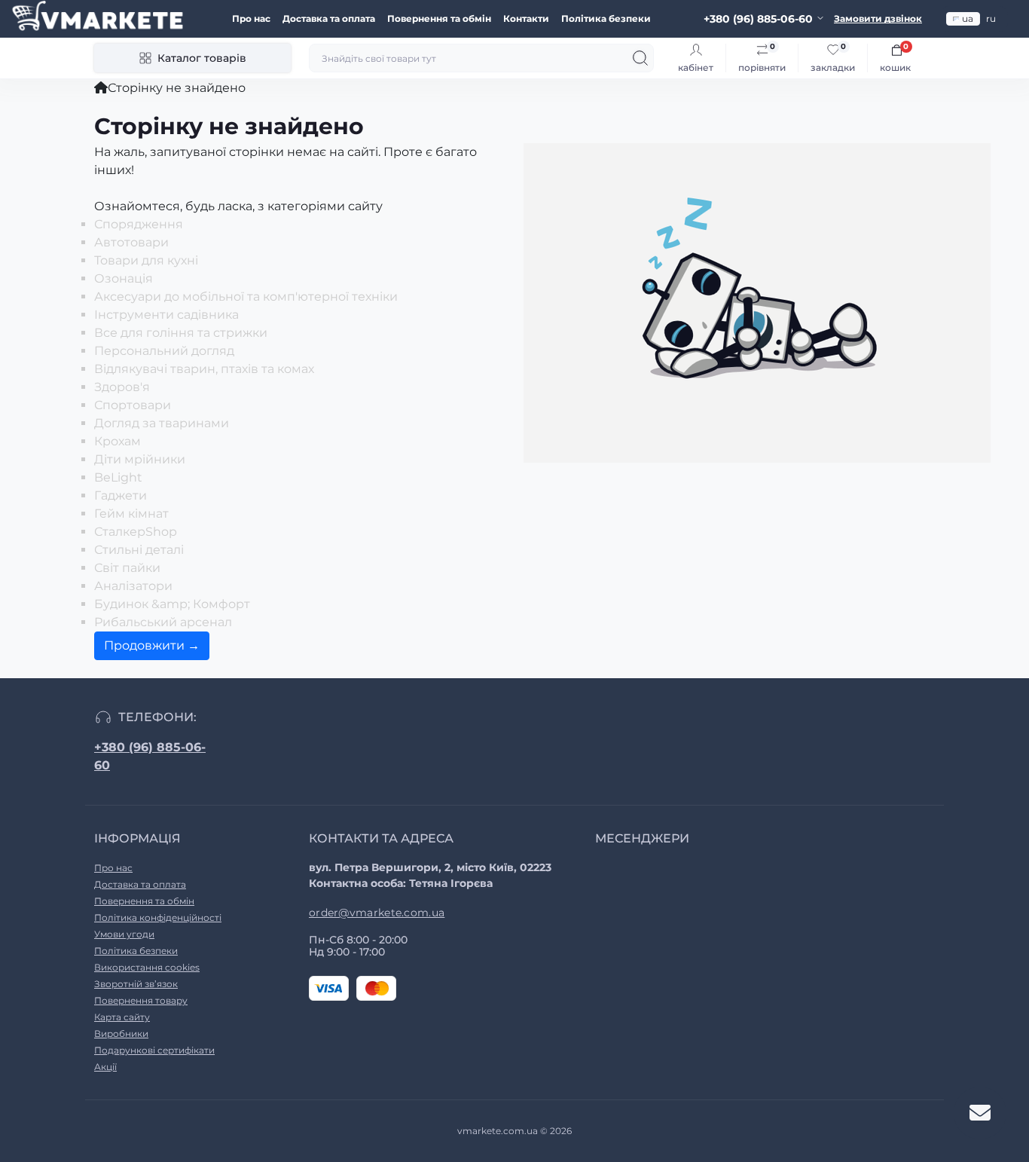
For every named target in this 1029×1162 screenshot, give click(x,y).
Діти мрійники (139, 459)
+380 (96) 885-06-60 (150, 756)
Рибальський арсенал (163, 622)
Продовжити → (152, 645)
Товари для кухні (146, 260)
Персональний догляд (164, 351)
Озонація (123, 278)
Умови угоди (124, 934)
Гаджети (120, 495)
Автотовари (131, 242)
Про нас (251, 18)
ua (967, 18)
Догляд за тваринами (161, 423)
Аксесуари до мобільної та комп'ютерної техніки (246, 296)
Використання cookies (147, 967)
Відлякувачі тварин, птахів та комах (204, 369)
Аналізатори (133, 586)
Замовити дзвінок (878, 18)
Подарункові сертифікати (154, 1050)
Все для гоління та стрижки (180, 333)
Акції (105, 1066)
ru (991, 18)
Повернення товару (141, 1000)
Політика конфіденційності (157, 917)
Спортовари (132, 405)
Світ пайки (127, 568)
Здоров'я (122, 387)
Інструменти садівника (166, 314)
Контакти (526, 18)
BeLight (118, 477)
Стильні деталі (139, 550)
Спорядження (138, 224)
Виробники (121, 1033)
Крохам (117, 441)
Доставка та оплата (328, 18)
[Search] (640, 58)
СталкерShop (135, 531)
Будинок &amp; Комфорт (172, 604)
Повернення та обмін (439, 18)
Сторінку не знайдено (177, 88)
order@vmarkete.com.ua (376, 912)
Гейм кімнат (131, 513)
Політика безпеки (606, 18)
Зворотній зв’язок (136, 983)
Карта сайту (122, 1017)
